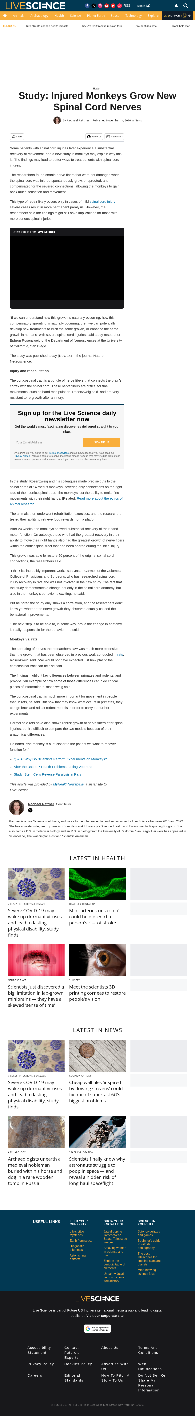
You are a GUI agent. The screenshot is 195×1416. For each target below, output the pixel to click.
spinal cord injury (102, 201)
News (138, 120)
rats (120, 654)
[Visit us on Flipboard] (113, 5)
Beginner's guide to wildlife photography (149, 1244)
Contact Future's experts (72, 1352)
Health (59, 16)
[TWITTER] (31, 810)
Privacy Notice (22, 455)
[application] (67, 268)
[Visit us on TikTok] (119, 5)
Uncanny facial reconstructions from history (114, 1277)
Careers (34, 1375)
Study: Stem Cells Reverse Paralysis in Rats (47, 774)
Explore (153, 16)
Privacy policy (40, 1364)
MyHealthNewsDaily (68, 784)
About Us (109, 1348)
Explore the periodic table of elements (114, 1264)
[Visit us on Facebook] (87, 5)
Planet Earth (96, 16)
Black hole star (181, 25)
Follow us (96, 136)
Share (19, 136)
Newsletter (116, 136)
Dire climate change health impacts (47, 25)
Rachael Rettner (78, 120)
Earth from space (81, 1240)
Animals (18, 16)
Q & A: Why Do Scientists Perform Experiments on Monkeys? (60, 759)
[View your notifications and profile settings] (176, 6)
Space (115, 16)
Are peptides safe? (147, 25)
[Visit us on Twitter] (93, 5)
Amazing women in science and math (115, 1251)
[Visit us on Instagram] (100, 5)
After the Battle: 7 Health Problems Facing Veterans (53, 767)
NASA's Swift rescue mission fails (102, 25)
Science (75, 16)
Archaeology (39, 16)
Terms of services (59, 452)
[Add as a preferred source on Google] (97, 1328)
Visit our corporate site (105, 1316)
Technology (133, 16)
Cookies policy (78, 1364)
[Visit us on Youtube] (106, 5)
